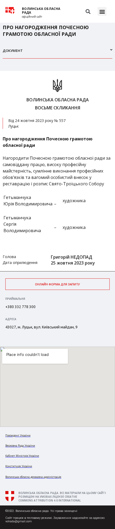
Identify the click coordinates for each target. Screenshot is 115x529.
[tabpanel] (57, 171)
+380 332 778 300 (20, 307)
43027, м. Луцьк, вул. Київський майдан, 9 (41, 327)
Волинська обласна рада (41, 10)
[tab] (57, 53)
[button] (102, 11)
